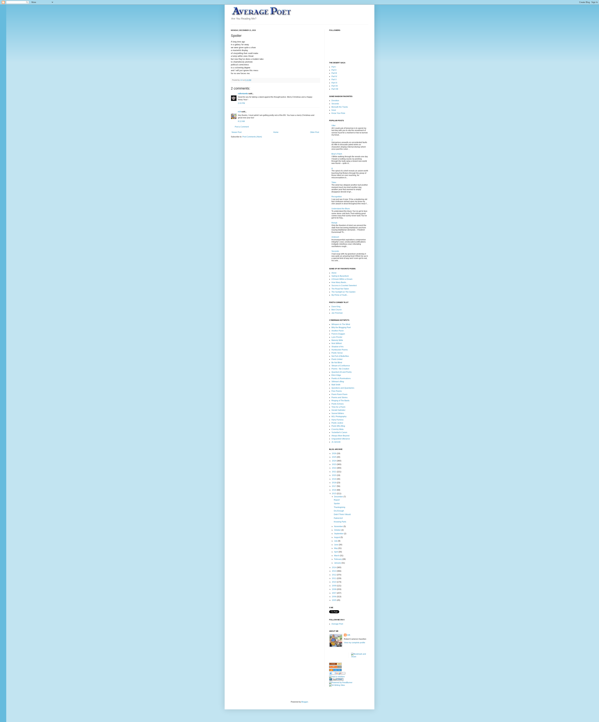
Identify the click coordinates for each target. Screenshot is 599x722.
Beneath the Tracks (339, 107)
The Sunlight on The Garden (343, 292)
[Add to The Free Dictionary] (336, 680)
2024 (334, 461)
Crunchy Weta (337, 429)
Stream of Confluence (340, 366)
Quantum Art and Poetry (341, 372)
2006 (334, 597)
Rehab (334, 223)
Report (337, 500)
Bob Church (336, 310)
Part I (333, 67)
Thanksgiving (339, 507)
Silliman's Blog (337, 381)
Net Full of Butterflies (340, 356)
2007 (334, 593)
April (336, 552)
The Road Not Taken (340, 289)
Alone (333, 273)
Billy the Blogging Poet (341, 327)
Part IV (334, 76)
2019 (334, 479)
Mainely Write (337, 340)
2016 (334, 490)
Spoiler (337, 503)
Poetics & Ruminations (341, 378)
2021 (334, 472)
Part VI (334, 83)
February (338, 559)
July (336, 541)
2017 (334, 486)
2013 (334, 571)
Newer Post (236, 132)
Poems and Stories (339, 397)
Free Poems (336, 391)
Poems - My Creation (340, 369)
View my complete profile (354, 643)
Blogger (304, 702)
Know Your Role (338, 113)
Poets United (336, 359)
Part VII (334, 86)
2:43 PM (241, 103)
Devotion (335, 100)
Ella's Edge (336, 375)
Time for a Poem (338, 407)
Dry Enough (339, 511)
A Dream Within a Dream (341, 279)
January (337, 563)
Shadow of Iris (337, 347)
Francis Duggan (338, 334)
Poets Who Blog (338, 426)
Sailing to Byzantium (340, 276)
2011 (334, 578)
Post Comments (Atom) (252, 137)
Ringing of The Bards (340, 401)
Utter (333, 125)
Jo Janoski (336, 442)
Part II (333, 70)
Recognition (336, 197)
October (337, 530)
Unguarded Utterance (340, 439)
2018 (334, 483)
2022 (334, 468)
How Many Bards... (339, 282)
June (336, 545)
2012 (334, 575)
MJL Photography (338, 416)
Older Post (314, 132)
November (338, 526)
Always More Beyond (340, 436)
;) (332, 140)
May (336, 548)
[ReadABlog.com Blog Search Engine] (335, 667)
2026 (334, 453)
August (337, 537)
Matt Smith (335, 385)
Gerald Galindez (338, 410)
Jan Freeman (337, 313)
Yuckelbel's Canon (339, 432)
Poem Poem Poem (339, 394)
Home (275, 132)
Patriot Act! (338, 518)
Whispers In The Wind (340, 324)
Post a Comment (242, 127)
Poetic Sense (337, 353)
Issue (333, 110)
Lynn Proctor (336, 337)
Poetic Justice (337, 423)
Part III (334, 73)
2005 (334, 600)
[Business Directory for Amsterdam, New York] (335, 664)
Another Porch (337, 331)
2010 (334, 582)
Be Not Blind (336, 362)
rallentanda (243, 93)
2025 (334, 457)
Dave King (335, 306)
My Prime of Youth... (339, 295)
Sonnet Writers (337, 413)
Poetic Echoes (337, 404)
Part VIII (334, 89)
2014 (334, 567)
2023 (334, 464)
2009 (334, 586)
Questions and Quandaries (342, 388)
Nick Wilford (336, 343)
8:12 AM (241, 121)
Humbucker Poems (339, 350)
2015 (334, 493)
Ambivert (335, 237)
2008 (334, 589)
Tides (333, 182)
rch (239, 112)
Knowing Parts (340, 522)
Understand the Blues (340, 209)
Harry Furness (337, 420)
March (337, 556)
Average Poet (337, 624)
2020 (334, 475)
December (338, 497)
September (339, 534)
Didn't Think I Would (342, 514)
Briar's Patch (336, 154)
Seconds (335, 104)
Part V (334, 79)
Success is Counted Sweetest (344, 285)
